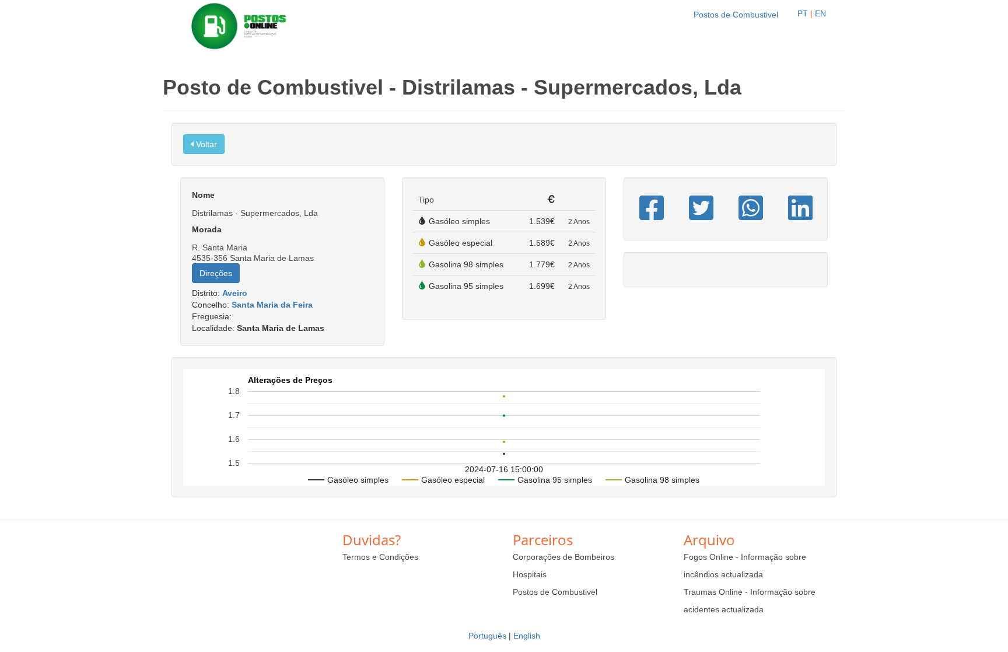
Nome (203, 195)
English (526, 635)
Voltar (205, 144)
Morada (207, 229)
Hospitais (530, 574)
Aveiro (234, 293)
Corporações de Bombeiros (563, 557)
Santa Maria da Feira (272, 304)
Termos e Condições (380, 557)
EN (820, 13)
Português (487, 635)
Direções (216, 273)
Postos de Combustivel (736, 14)
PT (802, 13)
